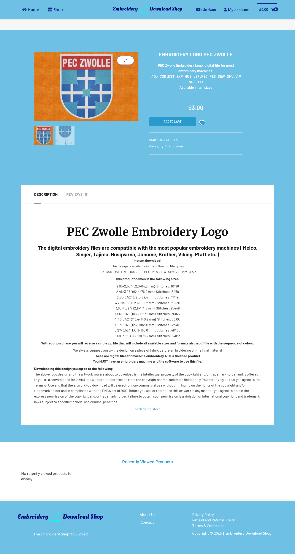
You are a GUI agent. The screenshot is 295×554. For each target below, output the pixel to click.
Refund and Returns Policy (213, 520)
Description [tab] (46, 194)
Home (33, 9)
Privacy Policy (203, 514)
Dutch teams (174, 146)
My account (238, 9)
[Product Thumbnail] (125, 60)
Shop (57, 9)
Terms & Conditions (208, 525)
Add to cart (172, 121)
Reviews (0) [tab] (77, 194)
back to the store (147, 409)
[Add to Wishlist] (202, 122)
